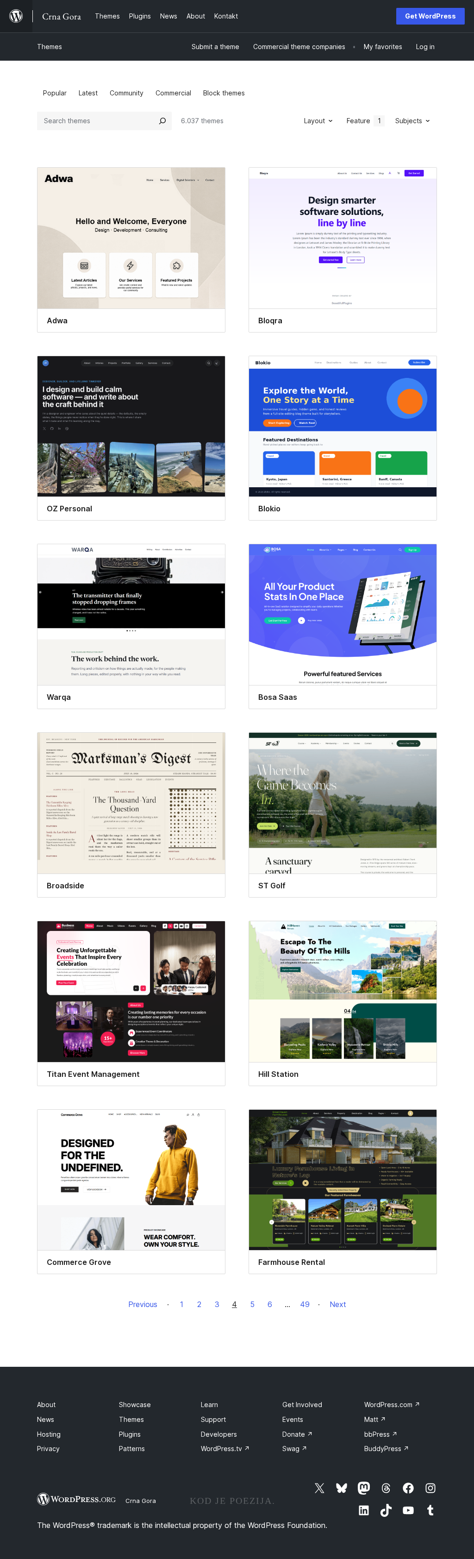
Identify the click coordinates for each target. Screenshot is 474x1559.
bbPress (381, 1434)
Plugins (130, 1434)
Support (213, 1419)
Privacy (48, 1448)
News (45, 1419)
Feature (364, 121)
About (46, 1404)
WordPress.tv (225, 1448)
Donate (297, 1434)
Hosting (49, 1434)
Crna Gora (140, 1500)
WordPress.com (392, 1404)
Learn (209, 1404)
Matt (375, 1419)
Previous (142, 1304)
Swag (294, 1448)
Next (338, 1304)
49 (305, 1304)
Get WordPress (430, 16)
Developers (219, 1434)
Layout (314, 121)
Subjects (408, 121)
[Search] (162, 121)
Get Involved (302, 1404)
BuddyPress (386, 1448)
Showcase (135, 1404)
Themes (49, 46)
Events (292, 1419)
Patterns (132, 1448)
